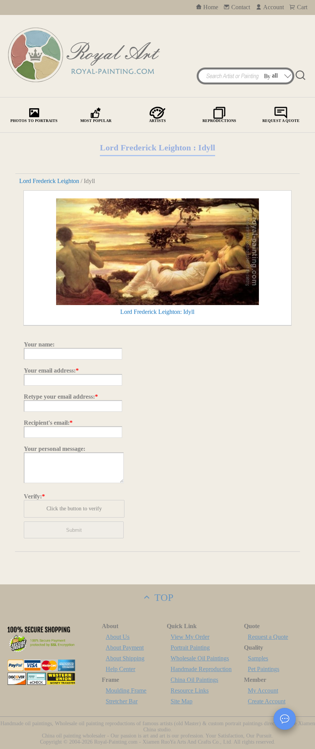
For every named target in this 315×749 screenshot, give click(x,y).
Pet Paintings (263, 669)
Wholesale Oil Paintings (200, 658)
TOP (162, 597)
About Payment (125, 647)
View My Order (190, 637)
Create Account (266, 701)
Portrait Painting (190, 647)
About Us (117, 637)
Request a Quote (268, 637)
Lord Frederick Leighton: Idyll (157, 312)
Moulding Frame (126, 690)
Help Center (120, 669)
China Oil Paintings (194, 679)
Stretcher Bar (122, 701)
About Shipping (125, 658)
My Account (263, 690)
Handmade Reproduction (201, 669)
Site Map (181, 701)
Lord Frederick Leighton (49, 181)
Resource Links (190, 690)
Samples (258, 658)
